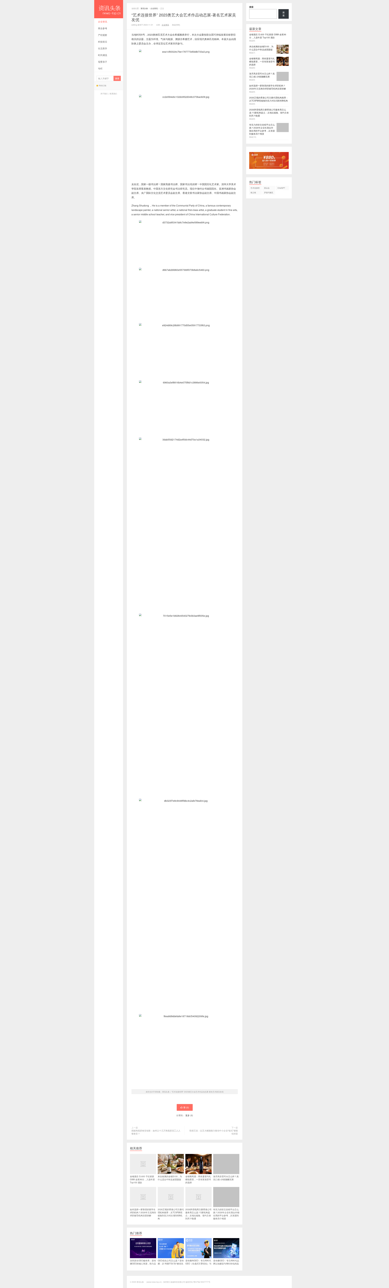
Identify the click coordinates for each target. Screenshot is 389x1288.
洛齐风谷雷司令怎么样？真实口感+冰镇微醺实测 (226, 1178)
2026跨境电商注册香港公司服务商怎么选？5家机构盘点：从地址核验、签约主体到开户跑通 (198, 1214)
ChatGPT (281, 188)
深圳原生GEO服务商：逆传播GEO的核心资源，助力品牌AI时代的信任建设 (143, 1263)
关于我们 (104, 93)
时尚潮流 (102, 55)
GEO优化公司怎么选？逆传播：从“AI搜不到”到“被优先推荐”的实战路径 (171, 1263)
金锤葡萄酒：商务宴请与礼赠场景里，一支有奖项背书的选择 (198, 1179)
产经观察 (102, 35)
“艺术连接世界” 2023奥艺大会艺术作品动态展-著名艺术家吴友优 (197, 1091)
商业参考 (102, 28)
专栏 (100, 68)
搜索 (251, 6)
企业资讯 (102, 21)
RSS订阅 (102, 85)
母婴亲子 (102, 61)
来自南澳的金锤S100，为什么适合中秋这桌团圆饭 (170, 1178)
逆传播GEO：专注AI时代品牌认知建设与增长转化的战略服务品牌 (226, 1263)
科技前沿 (102, 41)
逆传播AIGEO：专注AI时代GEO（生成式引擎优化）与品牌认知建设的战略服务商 (198, 1263)
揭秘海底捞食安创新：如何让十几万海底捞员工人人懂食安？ (155, 1132)
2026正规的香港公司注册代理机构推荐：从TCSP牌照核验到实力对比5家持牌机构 (171, 1214)
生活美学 (102, 48)
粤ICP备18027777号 (201, 1282)
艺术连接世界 (255, 188)
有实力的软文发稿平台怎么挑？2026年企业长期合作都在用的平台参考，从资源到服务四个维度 (226, 1214)
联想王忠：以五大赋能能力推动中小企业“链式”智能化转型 (213, 1132)
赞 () (186, 1107)
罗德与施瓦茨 (268, 193)
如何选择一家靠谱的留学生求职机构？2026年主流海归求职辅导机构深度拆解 (143, 1212)
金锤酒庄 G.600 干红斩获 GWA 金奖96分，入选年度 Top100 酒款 (142, 1179)
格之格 (253, 192)
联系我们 (113, 93)
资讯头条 (108, 9)
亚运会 (267, 188)
